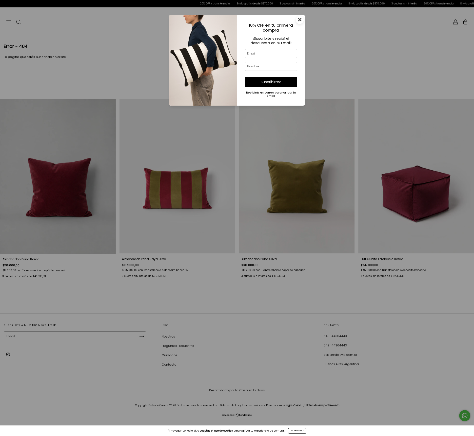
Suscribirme (271, 81)
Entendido (297, 430)
